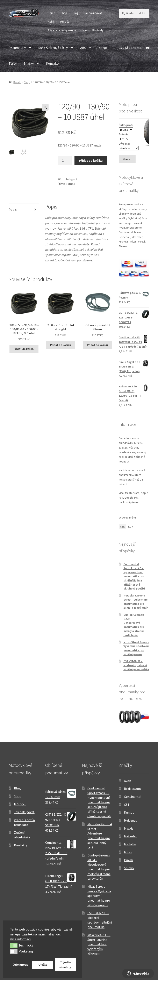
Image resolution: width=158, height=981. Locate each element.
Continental (132, 796)
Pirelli (128, 860)
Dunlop (129, 812)
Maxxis (128, 828)
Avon (127, 781)
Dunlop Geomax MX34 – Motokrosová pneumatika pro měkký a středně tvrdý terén (133, 625)
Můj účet (65, 21)
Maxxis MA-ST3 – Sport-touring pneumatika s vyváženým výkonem (98, 944)
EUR (130, 526)
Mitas (128, 852)
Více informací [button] (20, 939)
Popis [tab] (13, 209)
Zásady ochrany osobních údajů (67, 30)
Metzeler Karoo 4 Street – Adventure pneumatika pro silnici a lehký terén (135, 601)
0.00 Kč (130, 48)
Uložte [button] (42, 964)
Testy (12, 63)
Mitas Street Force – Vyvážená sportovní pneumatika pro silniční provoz (136, 648)
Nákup (103, 48)
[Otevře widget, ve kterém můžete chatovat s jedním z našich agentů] (138, 974)
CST (127, 804)
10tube (70, 184)
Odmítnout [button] (20, 964)
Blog (75, 13)
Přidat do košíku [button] (24, 349)
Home (51, 13)
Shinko (129, 868)
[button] (45, 107)
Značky (29, 63)
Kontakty (97, 30)
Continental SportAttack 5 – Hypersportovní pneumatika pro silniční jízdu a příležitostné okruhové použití (134, 576)
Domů (17, 82)
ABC (83, 48)
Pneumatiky (17, 48)
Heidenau (130, 820)
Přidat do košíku (91, 160)
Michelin (130, 844)
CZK (122, 526)
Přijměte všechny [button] (65, 964)
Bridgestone (133, 788)
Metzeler (130, 836)
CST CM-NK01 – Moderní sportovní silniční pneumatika (136, 665)
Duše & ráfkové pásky (53, 48)
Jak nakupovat (93, 13)
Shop (64, 13)
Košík (51, 21)
